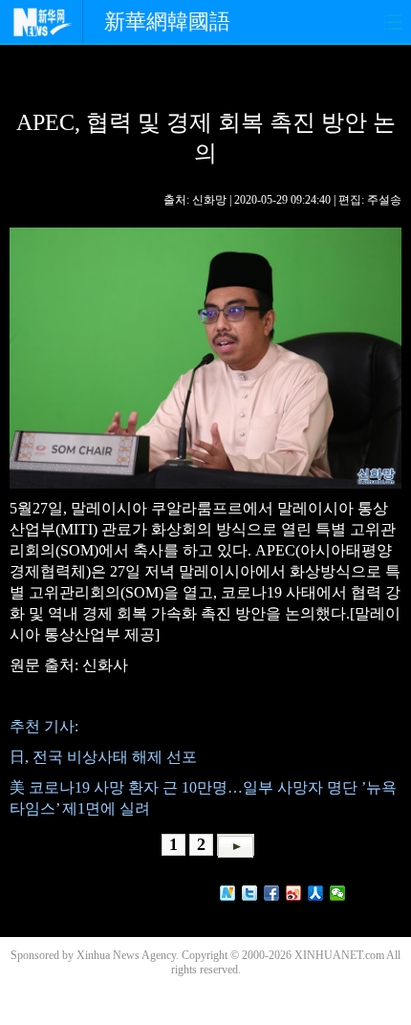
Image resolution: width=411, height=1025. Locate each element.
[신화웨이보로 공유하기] (228, 893)
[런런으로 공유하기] (316, 893)
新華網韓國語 (167, 21)
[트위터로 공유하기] (250, 893)
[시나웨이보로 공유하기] (294, 893)
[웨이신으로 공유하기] (338, 893)
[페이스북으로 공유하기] (272, 893)
